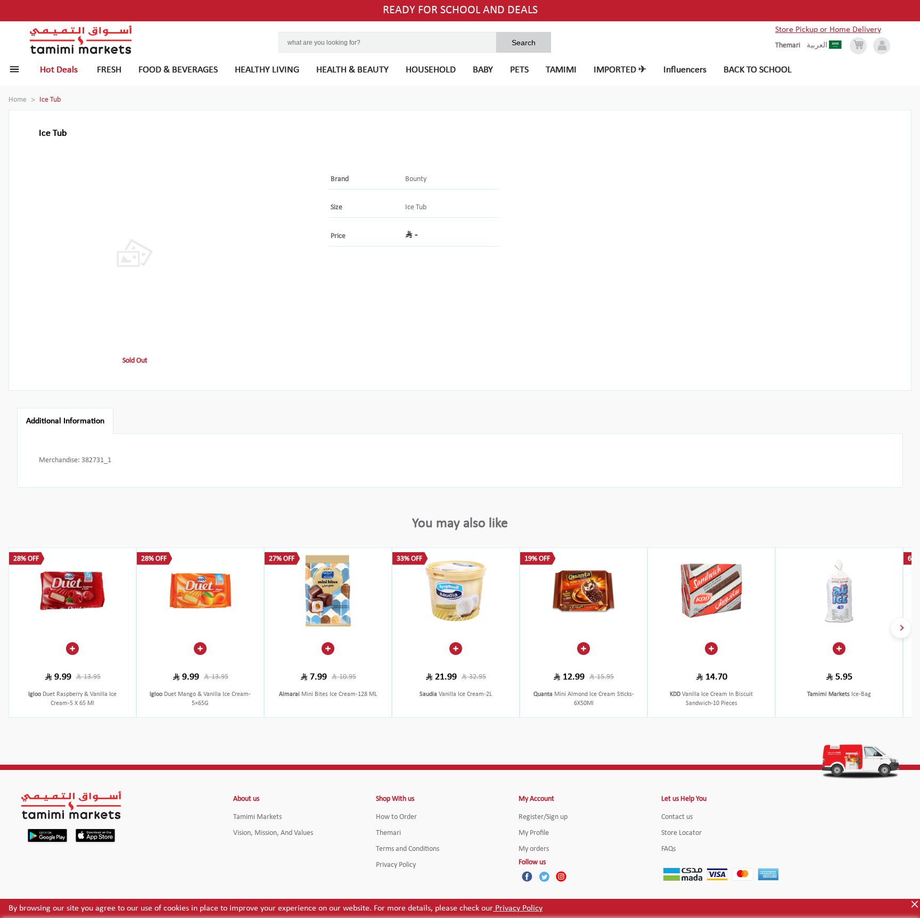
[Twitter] (544, 876)
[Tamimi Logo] (81, 40)
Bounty (415, 179)
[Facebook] (527, 876)
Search (524, 42)
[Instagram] (561, 876)
